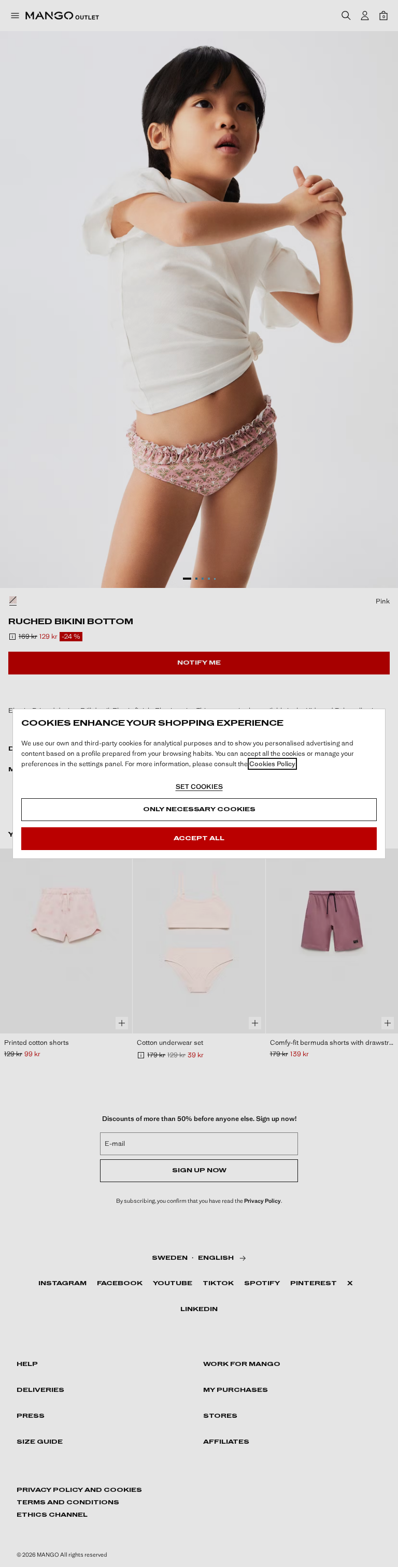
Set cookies (199, 786)
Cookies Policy (272, 763)
